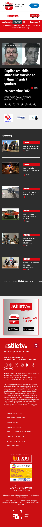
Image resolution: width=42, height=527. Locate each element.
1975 (27, 282)
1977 (36, 282)
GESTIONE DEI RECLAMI (15, 436)
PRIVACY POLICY (13, 422)
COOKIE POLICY (13, 446)
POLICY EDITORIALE (14, 413)
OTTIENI (34, 5)
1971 (5, 282)
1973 (15, 282)
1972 (10, 282)
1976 (31, 282)
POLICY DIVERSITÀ (14, 427)
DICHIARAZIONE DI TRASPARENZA (19, 432)
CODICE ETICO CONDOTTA (16, 418)
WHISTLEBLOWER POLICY (16, 441)
